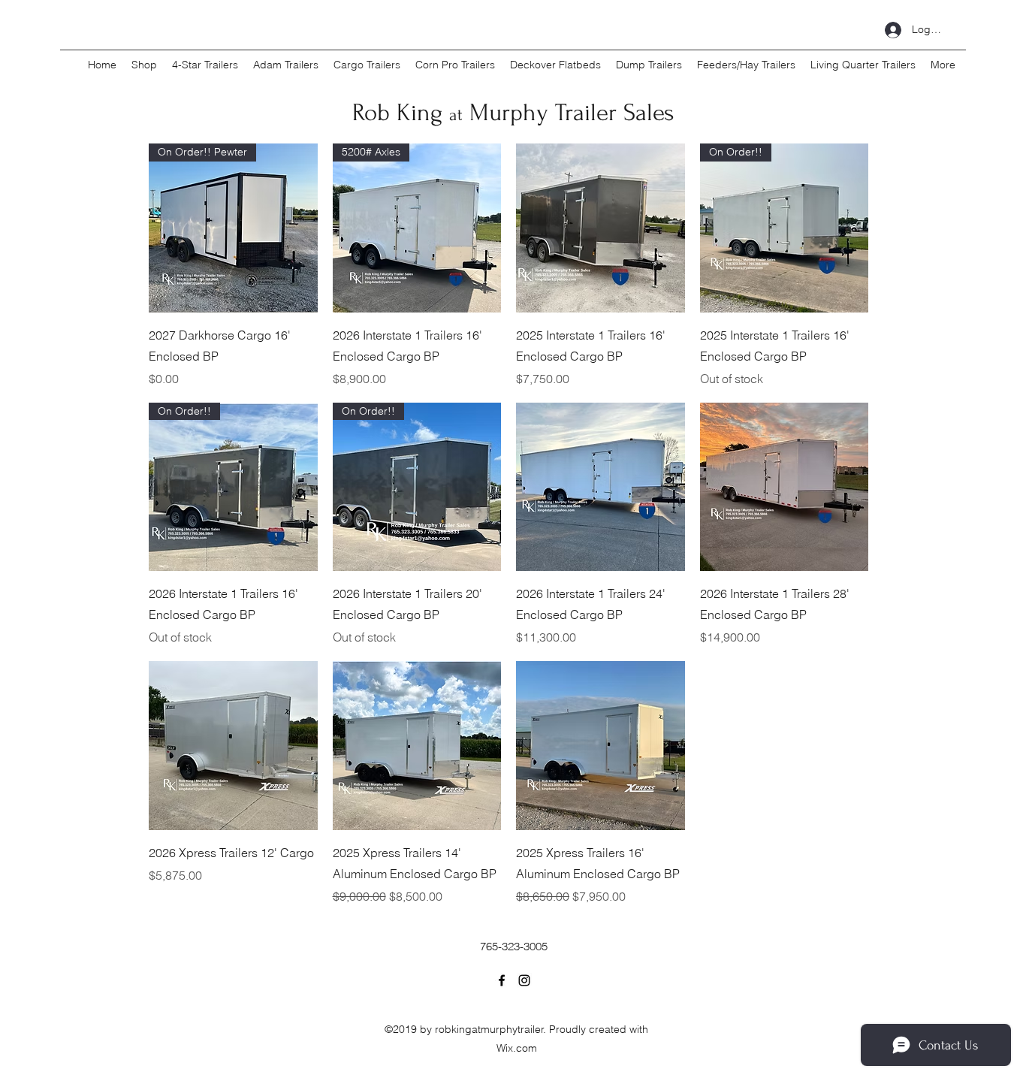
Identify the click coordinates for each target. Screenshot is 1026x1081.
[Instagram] (524, 980)
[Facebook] (501, 980)
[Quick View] (600, 228)
